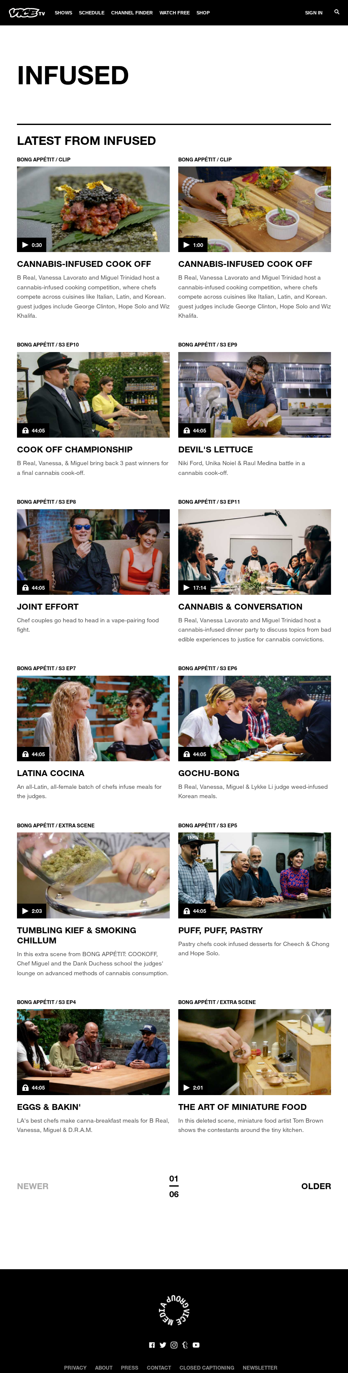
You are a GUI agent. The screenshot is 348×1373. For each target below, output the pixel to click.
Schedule (91, 12)
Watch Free (175, 12)
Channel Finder (132, 12)
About (103, 1367)
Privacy (75, 1367)
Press (129, 1367)
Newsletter (260, 1367)
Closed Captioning (207, 1367)
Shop (203, 12)
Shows (63, 12)
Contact (159, 1367)
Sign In (314, 12)
